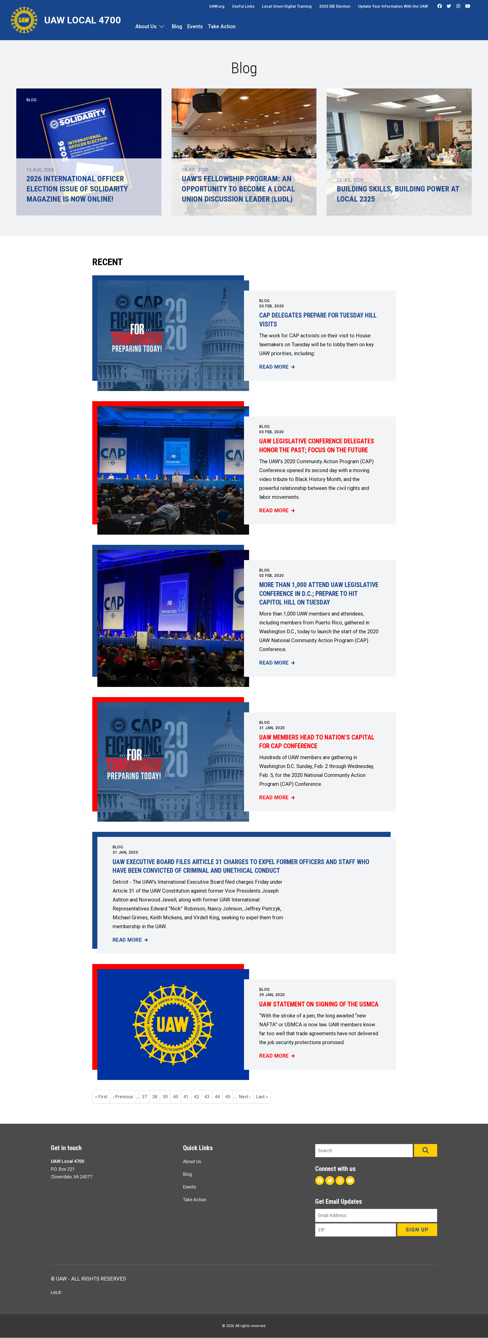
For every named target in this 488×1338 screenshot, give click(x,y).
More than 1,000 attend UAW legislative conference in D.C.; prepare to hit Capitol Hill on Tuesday (318, 593)
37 (145, 1096)
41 (187, 1098)
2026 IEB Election (334, 6)
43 (208, 1096)
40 (177, 1096)
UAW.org (216, 6)
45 (229, 1096)
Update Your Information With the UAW (393, 6)
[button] (425, 1150)
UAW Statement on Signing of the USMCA (318, 1004)
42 (198, 1096)
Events (195, 26)
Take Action (222, 26)
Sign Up (417, 1230)
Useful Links (243, 6)
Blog (177, 26)
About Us (146, 26)
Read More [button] (277, 367)
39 (166, 1096)
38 (156, 1096)
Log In (56, 1292)
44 (218, 1096)
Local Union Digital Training (287, 6)
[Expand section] (161, 26)
